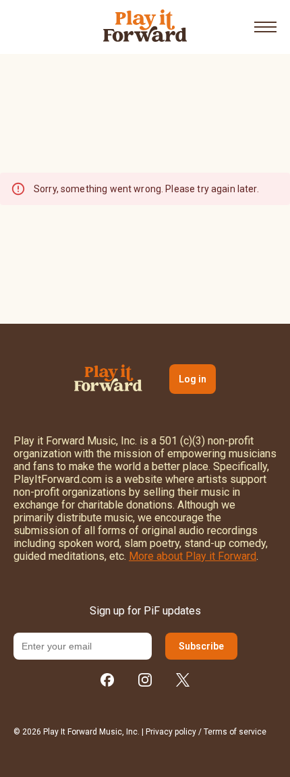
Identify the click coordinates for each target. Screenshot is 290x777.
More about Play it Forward (192, 556)
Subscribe (201, 646)
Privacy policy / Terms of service (206, 732)
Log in (192, 379)
